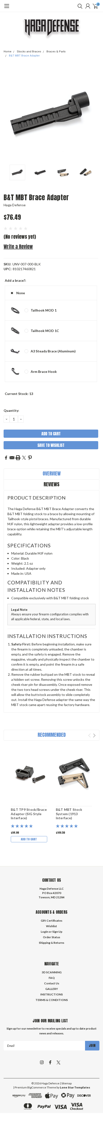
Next (94, 114)
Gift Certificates (51, 920)
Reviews (51, 484)
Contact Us (51, 983)
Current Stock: (19, 394)
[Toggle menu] (6, 8)
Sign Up (57, 931)
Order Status (51, 937)
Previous (8, 114)
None (20, 293)
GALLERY (51, 989)
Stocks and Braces (29, 51)
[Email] (12, 457)
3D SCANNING (52, 972)
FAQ (52, 978)
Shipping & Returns (51, 942)
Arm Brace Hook (44, 371)
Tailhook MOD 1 (44, 310)
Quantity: (11, 410)
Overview (52, 473)
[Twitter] (24, 457)
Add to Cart (29, 839)
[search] (79, 6)
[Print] (18, 457)
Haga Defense (15, 205)
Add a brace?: (15, 280)
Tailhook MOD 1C (45, 331)
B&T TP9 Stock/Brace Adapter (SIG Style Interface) (29, 813)
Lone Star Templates (75, 1087)
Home (7, 51)
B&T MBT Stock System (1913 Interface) (69, 813)
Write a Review (18, 246)
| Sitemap (66, 1083)
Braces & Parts (56, 51)
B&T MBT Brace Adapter (24, 55)
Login (44, 931)
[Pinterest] (30, 457)
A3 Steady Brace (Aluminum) (53, 351)
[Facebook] (6, 457)
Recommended (52, 734)
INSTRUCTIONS (51, 994)
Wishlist (51, 926)
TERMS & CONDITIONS (51, 1000)
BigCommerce (36, 1087)
